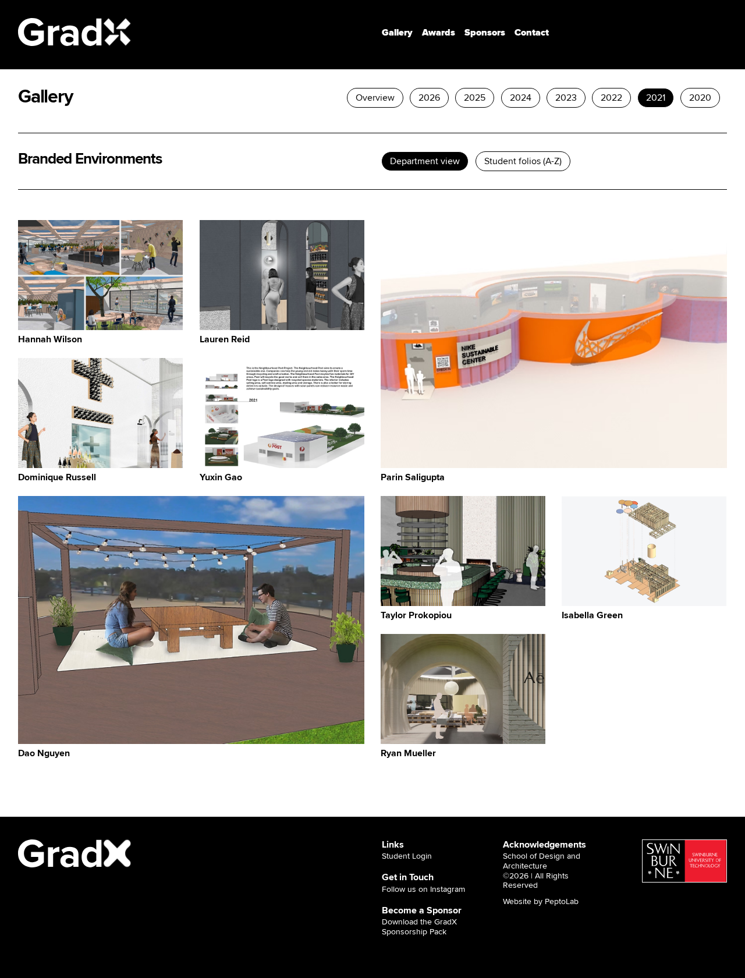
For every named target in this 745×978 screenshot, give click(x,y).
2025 (475, 98)
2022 (611, 98)
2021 (655, 98)
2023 (566, 98)
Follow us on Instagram (423, 889)
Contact (532, 32)
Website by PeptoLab (541, 901)
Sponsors (484, 32)
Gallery (397, 32)
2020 (701, 98)
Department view (425, 161)
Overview (375, 98)
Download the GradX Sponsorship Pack (419, 927)
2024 (520, 98)
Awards (438, 32)
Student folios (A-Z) (523, 161)
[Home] (75, 32)
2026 (429, 98)
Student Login (407, 856)
